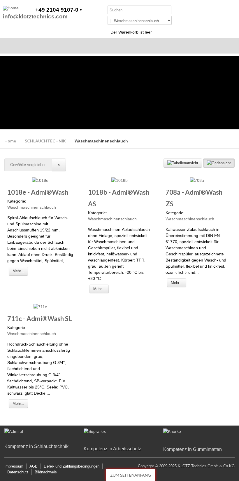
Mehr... (18, 271)
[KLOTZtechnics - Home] (11, 8)
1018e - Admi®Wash (37, 192)
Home (10, 140)
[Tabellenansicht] (183, 163)
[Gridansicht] (219, 163)
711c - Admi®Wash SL (39, 319)
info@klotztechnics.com (35, 17)
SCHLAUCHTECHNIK (45, 140)
